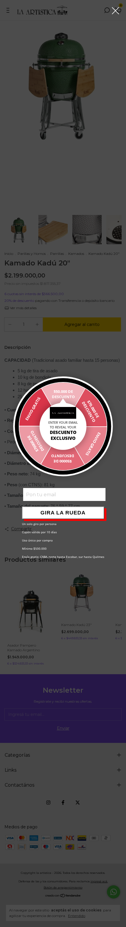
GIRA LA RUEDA (63, 513)
